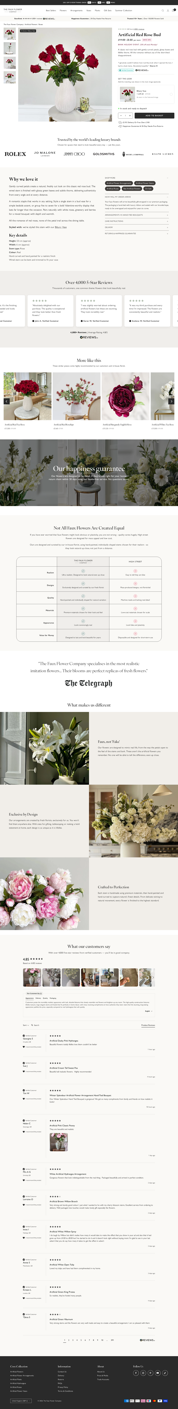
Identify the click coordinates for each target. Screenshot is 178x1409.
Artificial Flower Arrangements (119, 183)
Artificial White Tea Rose (163, 424)
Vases (88, 10)
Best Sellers (51, 10)
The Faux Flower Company (13, 24)
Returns (61, 1379)
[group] (35, 959)
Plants (97, 10)
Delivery (61, 1375)
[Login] (168, 11)
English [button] (147, 1011)
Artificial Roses (113, 188)
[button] (32, 977)
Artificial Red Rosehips (64, 424)
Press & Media (102, 1375)
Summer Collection (123, 10)
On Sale (148, 188)
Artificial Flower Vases (18, 1391)
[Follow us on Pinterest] (150, 1373)
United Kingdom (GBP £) (20, 1401)
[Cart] (173, 10)
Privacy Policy (63, 1387)
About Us (101, 1372)
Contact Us (62, 1372)
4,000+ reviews (138, 29)
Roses (41, 24)
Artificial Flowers (31, 24)
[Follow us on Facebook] (136, 1373)
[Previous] (7, 401)
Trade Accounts (103, 1379)
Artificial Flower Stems (145, 183)
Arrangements (76, 10)
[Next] (171, 401)
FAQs (60, 1383)
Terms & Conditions (65, 1391)
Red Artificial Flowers (132, 188)
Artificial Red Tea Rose (15, 424)
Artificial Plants (16, 1379)
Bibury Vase (61, 227)
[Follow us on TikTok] (165, 1373)
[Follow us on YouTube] (157, 1373)
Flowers (63, 10)
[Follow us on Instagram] (143, 1373)
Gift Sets (108, 10)
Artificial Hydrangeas (18, 1383)
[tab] (148, 1025)
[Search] (163, 10)
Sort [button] (25, 1025)
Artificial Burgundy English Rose (117, 424)
